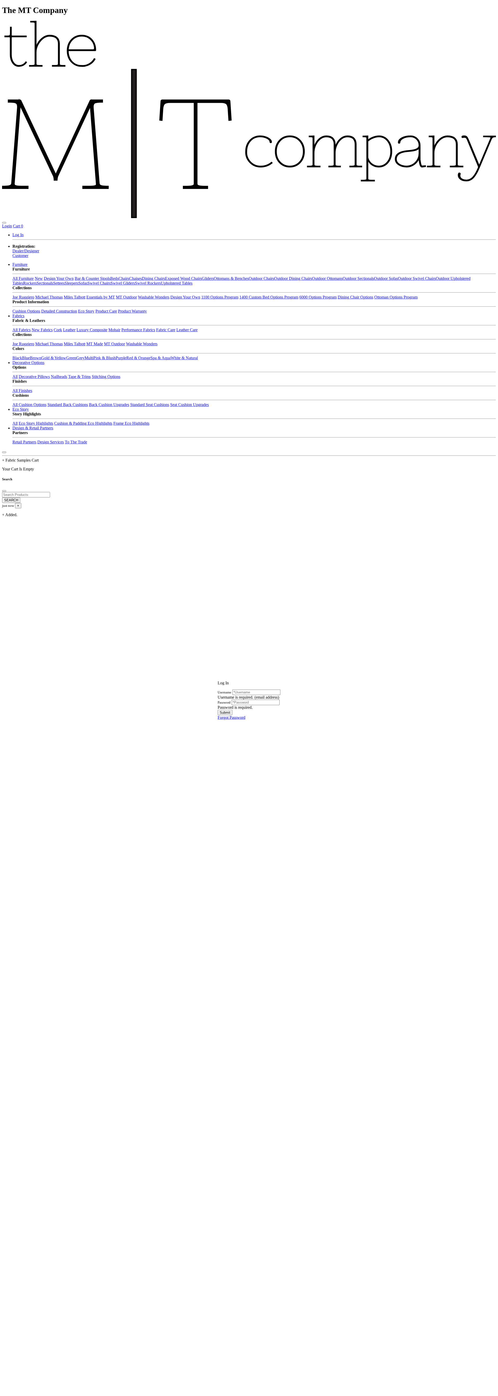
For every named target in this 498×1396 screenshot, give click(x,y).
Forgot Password (231, 717)
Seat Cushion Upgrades (189, 404)
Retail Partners (24, 442)
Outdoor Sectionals (358, 278)
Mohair (114, 330)
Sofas (82, 283)
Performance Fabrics (138, 330)
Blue (26, 358)
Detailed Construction (59, 311)
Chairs (124, 278)
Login (7, 226)
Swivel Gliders (122, 283)
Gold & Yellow (53, 358)
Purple (121, 358)
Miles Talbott (74, 297)
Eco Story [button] (20, 409)
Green (71, 358)
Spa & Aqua (160, 358)
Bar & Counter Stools (92, 278)
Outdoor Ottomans (327, 278)
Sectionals (45, 283)
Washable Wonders (153, 297)
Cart (18, 226)
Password (224, 702)
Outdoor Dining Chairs (293, 278)
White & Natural (184, 358)
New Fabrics (42, 330)
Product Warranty (132, 311)
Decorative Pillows (34, 376)
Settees (59, 283)
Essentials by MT (100, 297)
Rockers (30, 283)
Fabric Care (165, 330)
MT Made (94, 344)
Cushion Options (26, 311)
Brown (35, 358)
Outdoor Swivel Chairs (417, 278)
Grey (80, 358)
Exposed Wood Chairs (183, 278)
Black (17, 358)
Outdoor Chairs (261, 278)
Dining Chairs (153, 278)
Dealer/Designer (25, 251)
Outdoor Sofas (386, 278)
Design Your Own (59, 278)
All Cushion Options (29, 404)
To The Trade (76, 442)
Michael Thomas (49, 297)
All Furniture (23, 278)
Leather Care (187, 330)
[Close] (4, 452)
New (39, 278)
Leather (69, 330)
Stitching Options (106, 376)
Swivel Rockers (148, 283)
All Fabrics (21, 330)
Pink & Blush (104, 358)
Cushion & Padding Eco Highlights (83, 423)
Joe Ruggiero (23, 297)
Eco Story (86, 311)
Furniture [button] (19, 264)
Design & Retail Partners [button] (32, 428)
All (15, 376)
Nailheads (59, 376)
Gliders (208, 278)
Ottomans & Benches (231, 278)
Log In (18, 235)
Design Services (50, 442)
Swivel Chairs (98, 283)
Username (224, 692)
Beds (114, 278)
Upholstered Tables (176, 283)
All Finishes (22, 390)
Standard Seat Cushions (149, 404)
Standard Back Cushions (67, 404)
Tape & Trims (79, 376)
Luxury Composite (92, 330)
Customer (20, 255)
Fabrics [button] (18, 316)
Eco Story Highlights (36, 423)
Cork (58, 330)
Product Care (106, 311)
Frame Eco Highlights (131, 423)
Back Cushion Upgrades (109, 404)
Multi (89, 358)
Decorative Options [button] (28, 362)
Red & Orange (138, 358)
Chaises (135, 278)
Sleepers (71, 283)
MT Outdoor (126, 297)
